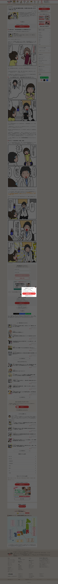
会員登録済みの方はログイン (29, 295)
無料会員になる (28, 293)
